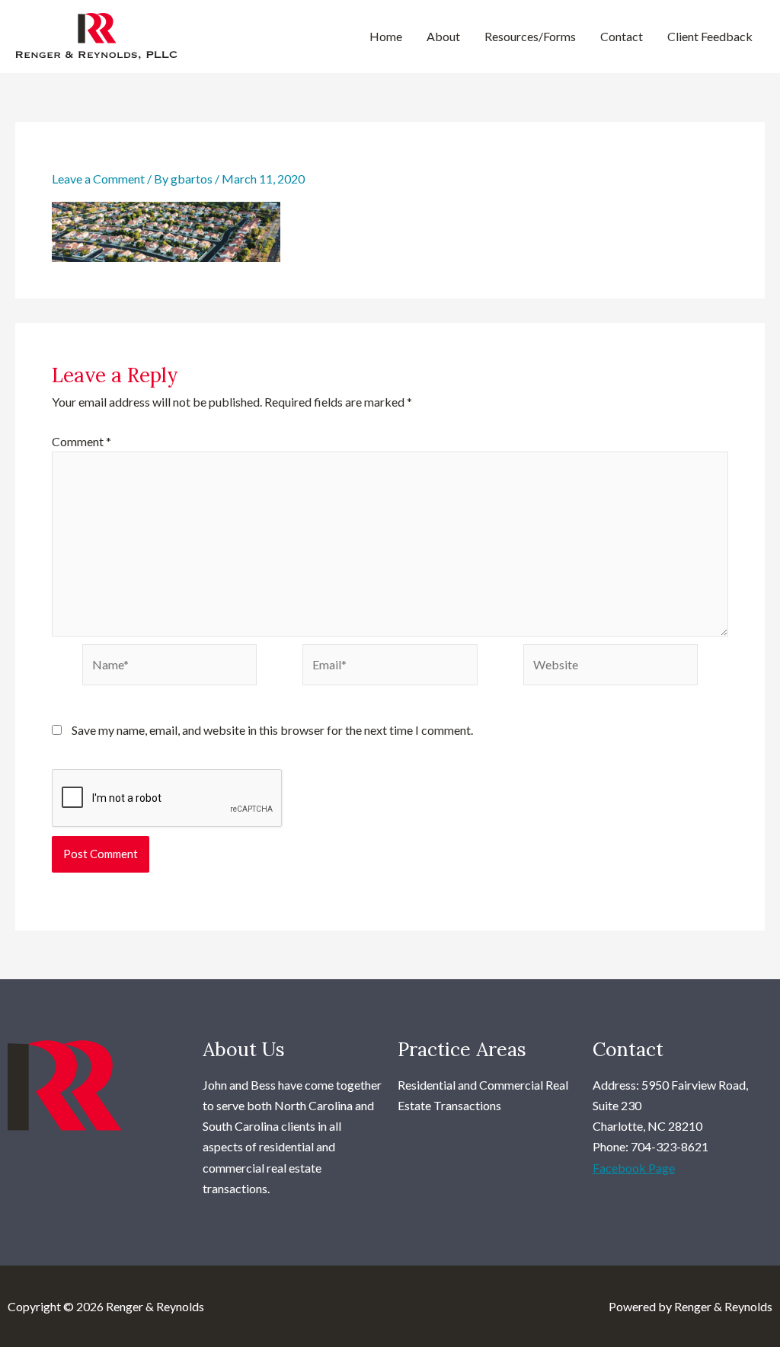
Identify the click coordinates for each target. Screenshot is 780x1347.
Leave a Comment (98, 178)
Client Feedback (710, 36)
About (443, 36)
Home (385, 36)
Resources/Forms (530, 36)
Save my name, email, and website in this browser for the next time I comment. (272, 730)
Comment (81, 441)
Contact (621, 36)
